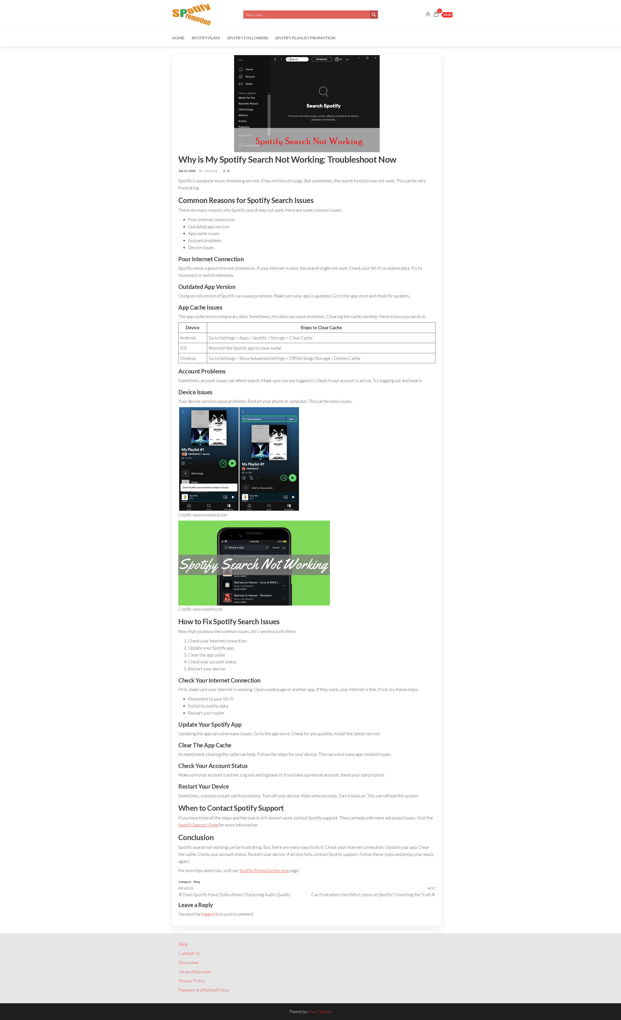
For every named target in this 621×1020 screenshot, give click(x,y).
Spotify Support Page (198, 824)
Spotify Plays (206, 37)
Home (178, 37)
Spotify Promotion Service (263, 870)
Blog (197, 882)
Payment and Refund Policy (204, 990)
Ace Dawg (211, 171)
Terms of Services (195, 971)
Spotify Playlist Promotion (305, 37)
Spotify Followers (247, 37)
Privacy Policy (192, 980)
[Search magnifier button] (374, 14)
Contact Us (189, 953)
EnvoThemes (320, 1011)
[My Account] (428, 14)
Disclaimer (189, 962)
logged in (210, 914)
